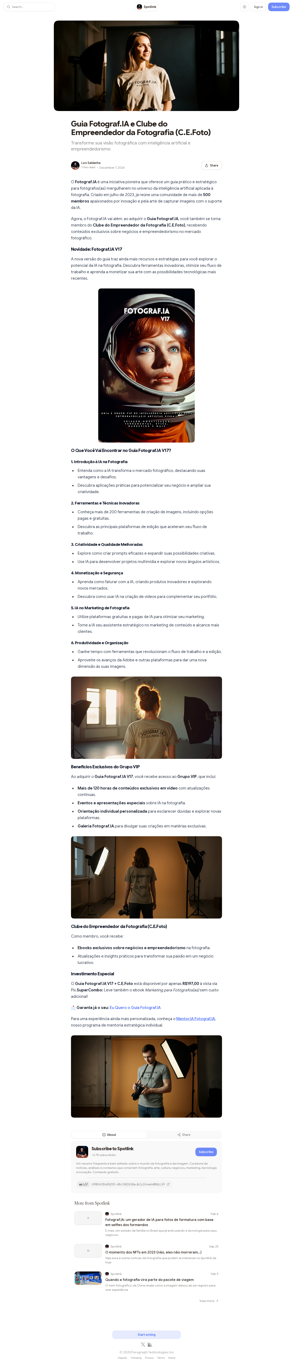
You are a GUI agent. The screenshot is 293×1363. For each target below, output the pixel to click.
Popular (122, 1357)
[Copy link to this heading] (66, 249)
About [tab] (111, 1135)
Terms (161, 1357)
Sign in (258, 7)
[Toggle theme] (244, 7)
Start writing (147, 1335)
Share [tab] (186, 1135)
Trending (136, 1357)
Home (171, 1357)
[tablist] (146, 1134)
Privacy (149, 1357)
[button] (29, 7)
